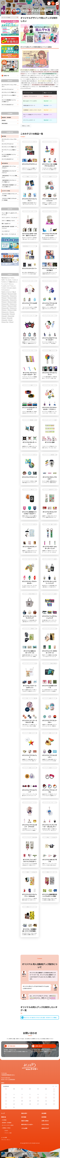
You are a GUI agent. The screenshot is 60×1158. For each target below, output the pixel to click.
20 (37, 1100)
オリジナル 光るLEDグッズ (7, 104)
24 (13, 1104)
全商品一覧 (6, 75)
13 (37, 1097)
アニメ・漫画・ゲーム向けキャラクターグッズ (9, 213)
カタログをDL (45, 1124)
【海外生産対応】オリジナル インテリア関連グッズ (9, 181)
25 (21, 1104)
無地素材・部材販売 (6, 1122)
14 (46, 1097)
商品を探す (24, 1113)
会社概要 (44, 1113)
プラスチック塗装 (7, 1132)
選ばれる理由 (24, 1121)
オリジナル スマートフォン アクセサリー (9, 85)
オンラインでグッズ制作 (7, 1125)
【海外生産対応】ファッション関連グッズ (9, 176)
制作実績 (23, 1117)
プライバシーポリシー (6, 1139)
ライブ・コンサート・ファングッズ (9, 217)
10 (13, 1097)
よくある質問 (4, 1137)
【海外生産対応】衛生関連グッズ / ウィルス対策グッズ (9, 185)
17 (13, 1100)
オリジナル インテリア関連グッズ (9, 92)
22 (54, 1100)
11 (21, 1097)
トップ (24, 13)
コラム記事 (24, 1128)
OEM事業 (4, 1120)
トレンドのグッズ (5, 231)
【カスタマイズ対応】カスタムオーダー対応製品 (9, 199)
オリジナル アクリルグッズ (7, 89)
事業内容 (3, 1117)
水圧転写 (6, 1130)
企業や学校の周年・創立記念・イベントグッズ (9, 227)
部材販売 (4, 120)
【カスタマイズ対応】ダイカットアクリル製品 (9, 194)
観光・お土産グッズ (6, 223)
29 (54, 1104)
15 (54, 1097)
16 (6, 1100)
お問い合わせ (45, 1121)
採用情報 (44, 1117)
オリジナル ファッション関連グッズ (9, 96)
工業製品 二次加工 (6, 1128)
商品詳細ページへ (48, 96)
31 (13, 1107)
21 (46, 1100)
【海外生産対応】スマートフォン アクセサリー (9, 167)
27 (37, 1104)
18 (21, 1100)
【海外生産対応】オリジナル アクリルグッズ (9, 171)
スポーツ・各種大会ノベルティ (8, 220)
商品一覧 (28, 13)
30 (6, 1107)
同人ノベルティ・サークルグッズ (38, 13)
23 (6, 1104)
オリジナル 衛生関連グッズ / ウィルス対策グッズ (9, 100)
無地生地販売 (4, 123)
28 (46, 1104)
